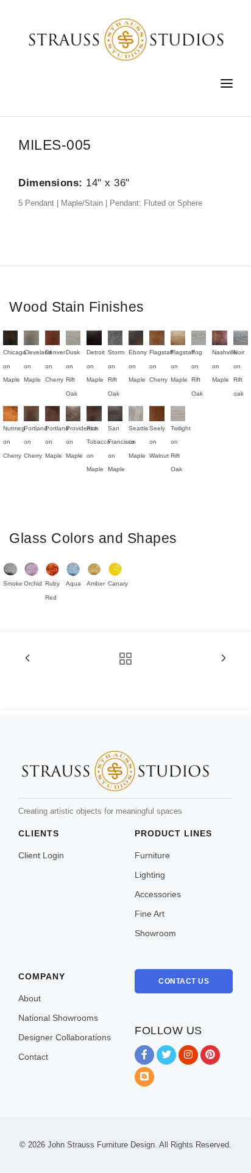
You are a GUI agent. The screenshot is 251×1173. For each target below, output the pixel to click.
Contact (33, 1057)
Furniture (152, 855)
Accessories (158, 894)
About (29, 998)
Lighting (150, 875)
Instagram (188, 1055)
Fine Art (149, 914)
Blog (144, 1077)
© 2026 (32, 1144)
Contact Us (183, 981)
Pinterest (210, 1055)
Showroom (155, 933)
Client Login (41, 855)
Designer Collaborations (64, 1037)
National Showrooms (58, 1018)
